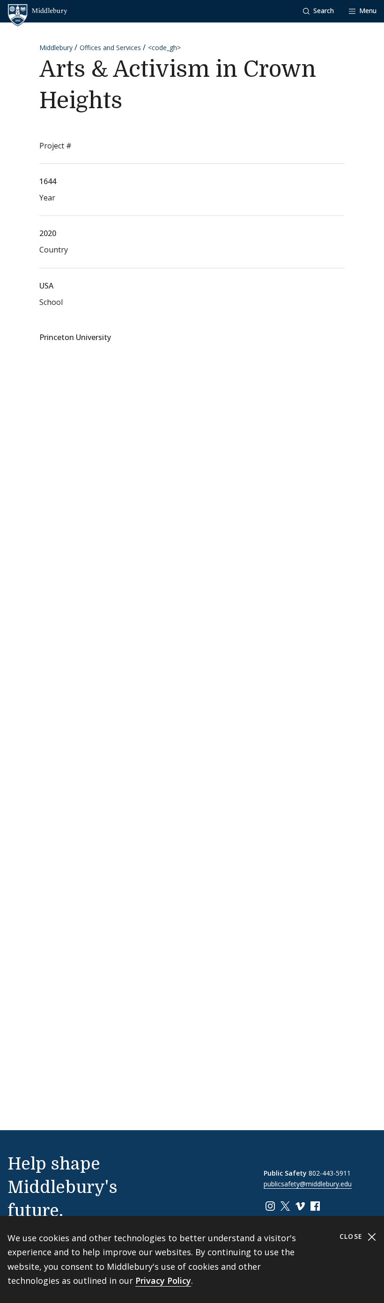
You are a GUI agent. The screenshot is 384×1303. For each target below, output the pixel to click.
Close (352, 1236)
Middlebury (56, 47)
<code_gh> (164, 47)
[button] (318, 11)
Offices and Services (110, 47)
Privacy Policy (163, 1280)
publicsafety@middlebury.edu (308, 1183)
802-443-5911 (330, 1173)
